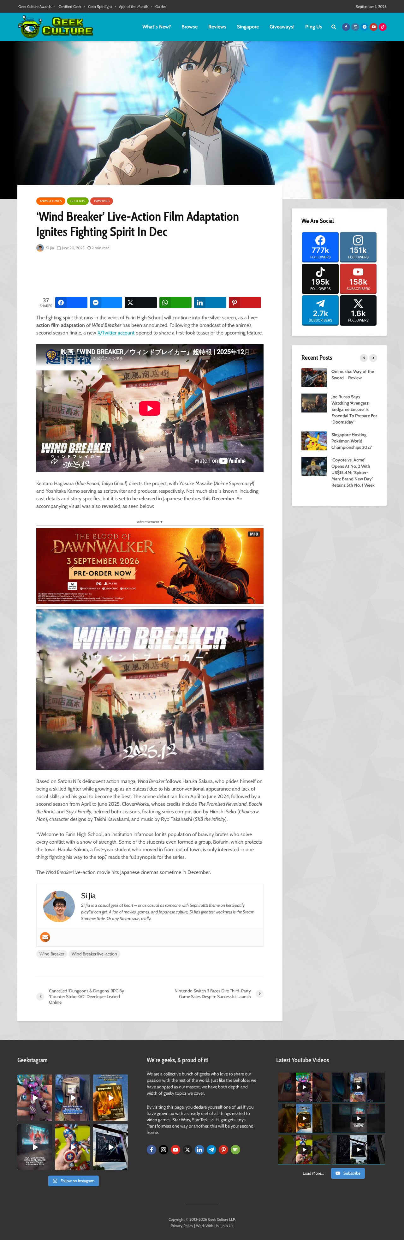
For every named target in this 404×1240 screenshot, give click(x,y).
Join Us (227, 1225)
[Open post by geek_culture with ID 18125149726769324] (110, 1097)
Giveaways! (282, 27)
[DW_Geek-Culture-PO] (150, 566)
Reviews (217, 27)
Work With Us (207, 1225)
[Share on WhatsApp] (175, 302)
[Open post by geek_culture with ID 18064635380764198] (72, 1097)
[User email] (45, 937)
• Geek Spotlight (98, 6)
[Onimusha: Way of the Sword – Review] (314, 377)
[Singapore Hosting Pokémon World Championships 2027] (314, 440)
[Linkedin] (199, 1149)
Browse (189, 27)
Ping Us (313, 27)
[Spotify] (235, 1149)
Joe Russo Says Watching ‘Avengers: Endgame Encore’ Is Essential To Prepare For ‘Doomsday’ (354, 409)
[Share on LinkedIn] (210, 302)
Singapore (248, 27)
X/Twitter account (116, 333)
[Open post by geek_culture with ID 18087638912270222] (34, 1147)
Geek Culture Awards (34, 6)
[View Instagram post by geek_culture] (48, 1117)
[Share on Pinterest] (245, 302)
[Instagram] (163, 1149)
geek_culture (34, 1080)
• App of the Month (131, 6)
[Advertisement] (151, 275)
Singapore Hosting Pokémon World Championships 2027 (351, 441)
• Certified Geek (67, 6)
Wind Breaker (51, 954)
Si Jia (49, 247)
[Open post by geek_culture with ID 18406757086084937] (34, 1097)
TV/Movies (102, 201)
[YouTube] (175, 1149)
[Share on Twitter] (141, 302)
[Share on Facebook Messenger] (106, 302)
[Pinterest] (223, 1149)
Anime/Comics (51, 201)
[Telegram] (211, 1149)
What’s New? (156, 27)
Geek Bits (77, 201)
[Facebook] (151, 1149)
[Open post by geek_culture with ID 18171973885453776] (72, 1147)
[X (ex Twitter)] (187, 1149)
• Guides (158, 6)
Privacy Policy (182, 1225)
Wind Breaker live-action (94, 954)
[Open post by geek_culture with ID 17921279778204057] (110, 1147)
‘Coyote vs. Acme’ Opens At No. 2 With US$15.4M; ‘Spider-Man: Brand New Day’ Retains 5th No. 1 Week (353, 472)
